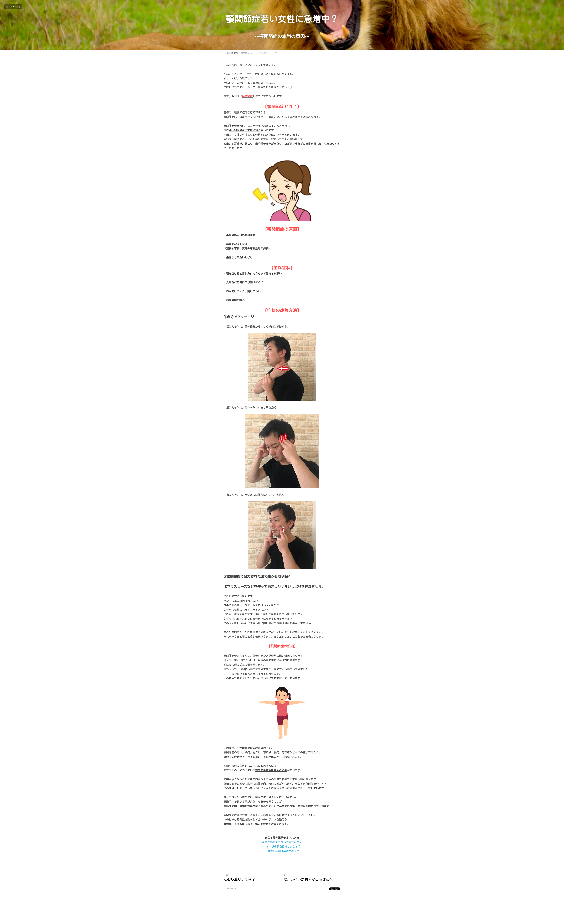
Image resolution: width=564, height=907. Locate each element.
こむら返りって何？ (239, 879)
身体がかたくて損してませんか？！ (283, 842)
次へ (285, 875)
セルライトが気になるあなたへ (308, 879)
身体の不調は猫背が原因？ (283, 851)
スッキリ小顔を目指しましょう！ (283, 846)
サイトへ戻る (14, 7)
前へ (228, 875)
